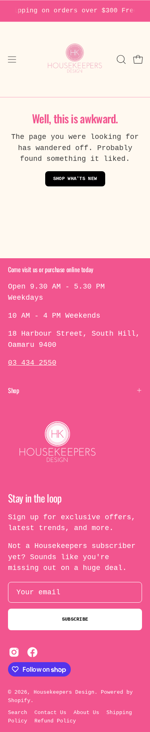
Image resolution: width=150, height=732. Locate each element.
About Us (86, 713)
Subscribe (75, 619)
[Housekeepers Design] (75, 59)
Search (17, 713)
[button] (120, 59)
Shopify (19, 701)
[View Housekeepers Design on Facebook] (32, 652)
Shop (13, 390)
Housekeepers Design (64, 692)
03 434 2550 (32, 363)
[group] (75, 11)
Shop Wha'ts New (75, 179)
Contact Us (50, 713)
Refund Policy (55, 721)
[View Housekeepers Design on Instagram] (14, 652)
